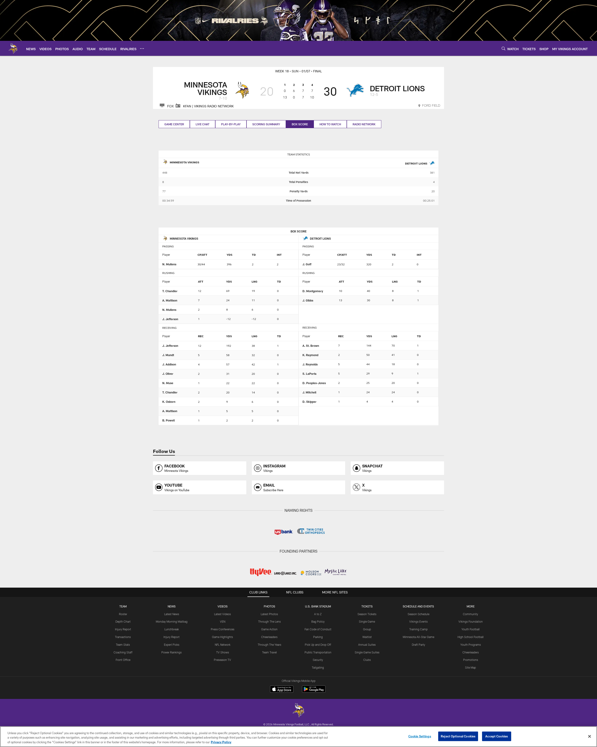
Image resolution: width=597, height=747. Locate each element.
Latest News (171, 614)
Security (318, 659)
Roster (123, 614)
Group (367, 629)
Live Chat (202, 124)
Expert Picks (171, 644)
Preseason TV (222, 659)
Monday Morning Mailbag (171, 621)
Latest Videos (222, 614)
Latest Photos (269, 614)
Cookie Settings (419, 736)
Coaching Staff (123, 652)
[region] (298, 736)
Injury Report (123, 629)
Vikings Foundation (470, 621)
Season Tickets (367, 614)
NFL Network (222, 644)
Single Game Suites (367, 652)
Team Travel (269, 652)
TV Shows (222, 652)
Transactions (123, 636)
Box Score (300, 124)
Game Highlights (222, 636)
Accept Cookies (496, 736)
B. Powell (168, 420)
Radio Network (364, 124)
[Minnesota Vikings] (298, 711)
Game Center (174, 124)
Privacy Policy (221, 742)
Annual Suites (367, 644)
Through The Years (269, 644)
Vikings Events (418, 621)
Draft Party (418, 644)
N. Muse (167, 383)
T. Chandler (169, 291)
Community (470, 614)
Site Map (470, 667)
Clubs (367, 659)
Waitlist (367, 636)
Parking (318, 636)
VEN (222, 621)
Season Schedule (418, 614)
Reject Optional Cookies (458, 736)
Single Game (367, 621)
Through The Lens (269, 621)
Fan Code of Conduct (318, 629)
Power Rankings (171, 652)
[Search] (503, 48)
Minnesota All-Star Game (418, 636)
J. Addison (169, 364)
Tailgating (318, 667)
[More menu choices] (142, 48)
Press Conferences (222, 629)
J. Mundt (168, 355)
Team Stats (123, 644)
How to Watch (330, 124)
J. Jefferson (170, 319)
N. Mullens (169, 264)
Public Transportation (318, 652)
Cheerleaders (269, 636)
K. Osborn (168, 401)
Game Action (269, 629)
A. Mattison (169, 300)
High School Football (471, 636)
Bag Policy (318, 621)
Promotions (470, 659)
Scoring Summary (266, 124)
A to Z (318, 614)
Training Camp (418, 629)
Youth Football (471, 629)
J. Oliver (167, 373)
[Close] (589, 736)
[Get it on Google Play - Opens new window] (314, 691)
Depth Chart (123, 621)
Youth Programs (470, 644)
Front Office (123, 659)
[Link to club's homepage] (13, 48)
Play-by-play (231, 124)
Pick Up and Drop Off (318, 644)
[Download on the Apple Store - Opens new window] (282, 690)
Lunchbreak (171, 629)
